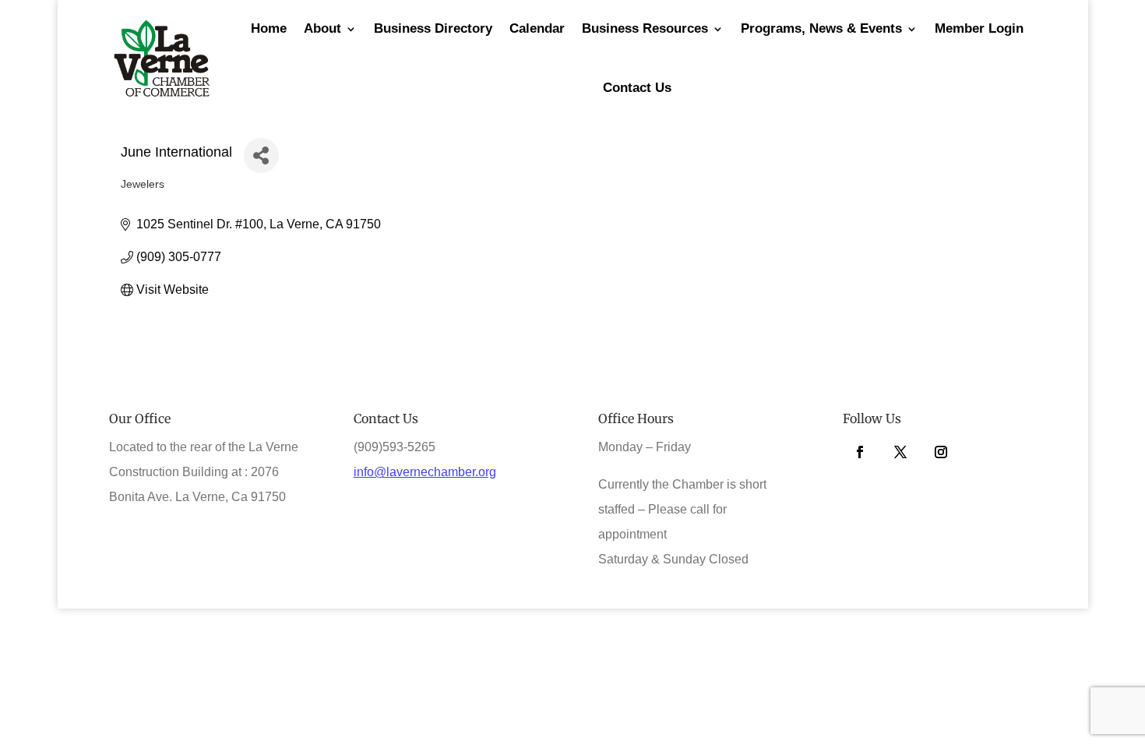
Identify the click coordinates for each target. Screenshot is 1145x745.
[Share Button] (261, 155)
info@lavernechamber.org (425, 471)
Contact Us (637, 87)
